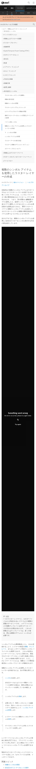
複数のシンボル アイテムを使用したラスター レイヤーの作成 (18, 127)
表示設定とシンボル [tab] (10, 91)
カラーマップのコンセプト (13, 148)
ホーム (3, 13)
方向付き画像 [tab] (8, 79)
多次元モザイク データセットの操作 (17, 768)
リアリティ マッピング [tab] (11, 67)
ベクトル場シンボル (11, 122)
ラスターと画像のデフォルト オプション (17, 144)
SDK (28, 13)
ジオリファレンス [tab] (10, 75)
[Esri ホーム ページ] (5, 2)
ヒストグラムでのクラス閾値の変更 (15, 111)
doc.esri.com (15, 19)
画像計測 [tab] (7, 83)
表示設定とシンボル (10, 31)
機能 (12, 8)
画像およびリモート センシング (17, 29)
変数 (26, 647)
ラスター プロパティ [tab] (10, 43)
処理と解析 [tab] (7, 87)
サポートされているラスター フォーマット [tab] (18, 157)
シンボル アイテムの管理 (12, 136)
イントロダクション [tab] (10, 34)
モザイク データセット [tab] (11, 55)
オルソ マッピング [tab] (10, 71)
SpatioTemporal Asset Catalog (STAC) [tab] (16, 51)
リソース (20, 8)
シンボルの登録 (11, 132)
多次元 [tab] (6, 59)
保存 (9, 719)
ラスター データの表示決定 (13, 140)
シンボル (8, 678)
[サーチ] (34, 24)
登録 (20, 696)
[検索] (29, 2)
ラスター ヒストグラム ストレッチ (15, 107)
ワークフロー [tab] (8, 161)
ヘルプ (11, 13)
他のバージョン (19, 182)
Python (22, 13)
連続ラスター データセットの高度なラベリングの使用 (19, 117)
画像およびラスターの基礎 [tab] (12, 39)
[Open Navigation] (33, 2)
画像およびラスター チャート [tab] (13, 153)
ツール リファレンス (16, 13)
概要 (5, 8)
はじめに (7, 13)
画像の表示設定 (9, 99)
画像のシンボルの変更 (11, 103)
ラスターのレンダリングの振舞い (15, 95)
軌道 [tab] (5, 63)
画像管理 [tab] (7, 47)
